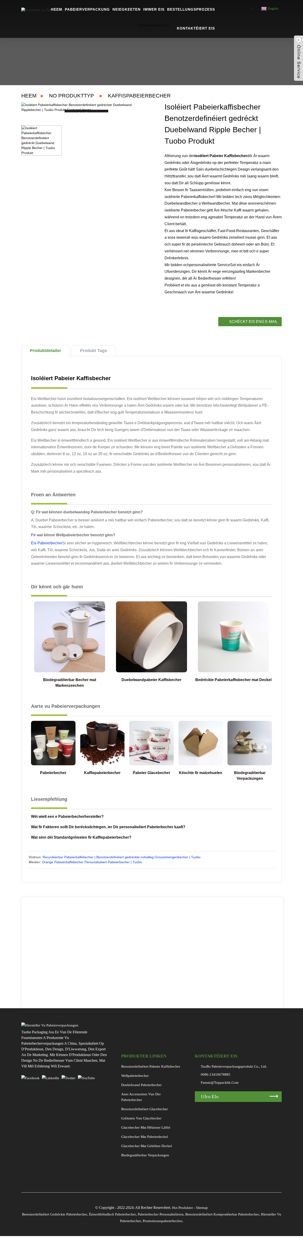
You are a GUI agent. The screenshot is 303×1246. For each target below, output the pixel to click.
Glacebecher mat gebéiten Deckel (146, 1146)
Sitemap (202, 1208)
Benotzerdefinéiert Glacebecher (144, 1109)
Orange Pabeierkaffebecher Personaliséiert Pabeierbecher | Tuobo (92, 862)
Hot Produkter (182, 1208)
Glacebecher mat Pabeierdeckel (144, 1137)
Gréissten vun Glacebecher (141, 1118)
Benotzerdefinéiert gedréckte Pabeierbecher (54, 1214)
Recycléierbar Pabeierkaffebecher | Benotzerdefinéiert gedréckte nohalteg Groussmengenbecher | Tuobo (122, 857)
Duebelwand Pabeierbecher (141, 1085)
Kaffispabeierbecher (139, 96)
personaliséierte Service (209, 265)
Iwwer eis (154, 9)
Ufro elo (209, 1096)
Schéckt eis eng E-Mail (253, 322)
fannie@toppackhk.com (220, 1082)
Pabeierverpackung (87, 9)
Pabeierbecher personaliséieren (160, 1214)
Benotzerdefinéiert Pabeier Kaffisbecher (150, 1066)
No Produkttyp (71, 96)
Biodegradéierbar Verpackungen (145, 1155)
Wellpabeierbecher (135, 1076)
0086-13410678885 (215, 1074)
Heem (56, 9)
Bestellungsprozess (191, 9)
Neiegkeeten (126, 9)
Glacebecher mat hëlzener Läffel (145, 1127)
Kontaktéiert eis (196, 28)
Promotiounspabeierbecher (162, 1221)
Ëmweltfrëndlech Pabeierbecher (112, 1214)
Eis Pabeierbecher (46, 543)
